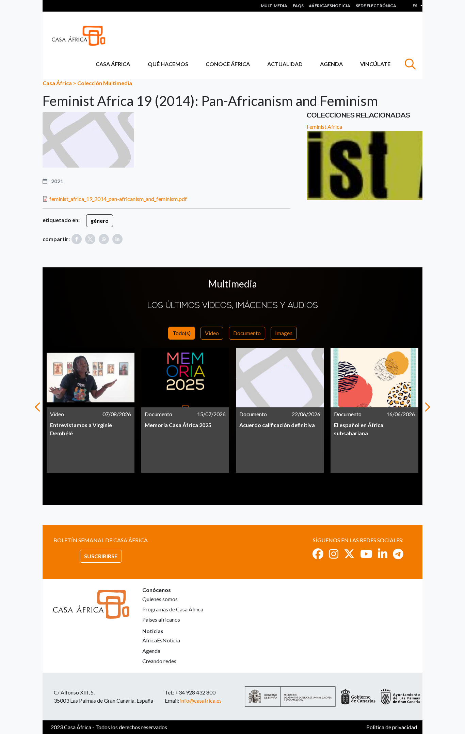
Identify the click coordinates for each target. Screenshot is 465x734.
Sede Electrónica (376, 5)
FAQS (298, 5)
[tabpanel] (90, 410)
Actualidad (285, 64)
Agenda (331, 64)
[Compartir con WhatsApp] (104, 239)
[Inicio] (81, 36)
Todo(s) (182, 333)
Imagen (283, 333)
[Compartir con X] (90, 239)
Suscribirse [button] (100, 556)
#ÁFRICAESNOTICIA (329, 5)
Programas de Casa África (172, 609)
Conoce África (228, 64)
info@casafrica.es (201, 700)
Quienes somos (160, 599)
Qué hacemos (168, 64)
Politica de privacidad (391, 727)
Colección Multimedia (104, 83)
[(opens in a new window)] (318, 553)
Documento (247, 333)
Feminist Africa (324, 126)
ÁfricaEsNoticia (161, 640)
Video (212, 333)
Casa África (113, 64)
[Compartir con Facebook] (76, 239)
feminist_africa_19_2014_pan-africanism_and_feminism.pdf (118, 199)
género (100, 220)
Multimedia (274, 5)
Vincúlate (375, 64)
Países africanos (161, 619)
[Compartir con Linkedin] (117, 239)
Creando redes (159, 661)
